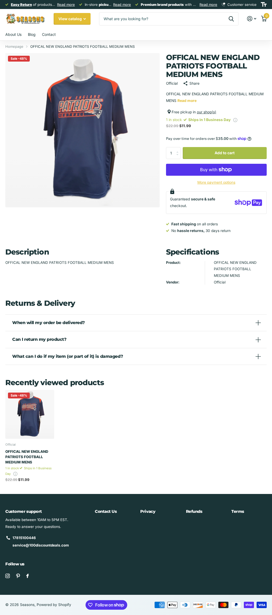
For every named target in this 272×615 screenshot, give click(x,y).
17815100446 (24, 538)
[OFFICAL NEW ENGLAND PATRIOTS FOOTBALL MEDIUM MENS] (29, 414)
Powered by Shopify (54, 605)
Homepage (14, 46)
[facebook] (27, 576)
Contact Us (106, 511)
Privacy (147, 511)
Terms (237, 511)
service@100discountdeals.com (40, 545)
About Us (13, 34)
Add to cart (225, 152)
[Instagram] (7, 576)
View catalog (70, 18)
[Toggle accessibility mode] (264, 4)
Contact (49, 34)
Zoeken (231, 18)
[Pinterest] (18, 576)
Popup (235, 120)
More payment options (216, 182)
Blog (32, 34)
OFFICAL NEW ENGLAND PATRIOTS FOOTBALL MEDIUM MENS (26, 456)
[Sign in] (252, 19)
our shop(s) (206, 112)
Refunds (194, 511)
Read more (66, 4)
